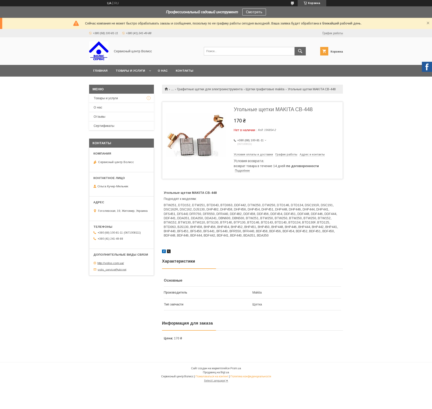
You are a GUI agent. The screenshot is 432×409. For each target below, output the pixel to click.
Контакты (184, 70)
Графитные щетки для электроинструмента (210, 89)
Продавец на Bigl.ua (216, 372)
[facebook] (164, 252)
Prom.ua (235, 368)
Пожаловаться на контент (212, 376)
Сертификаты (104, 126)
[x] (169, 252)
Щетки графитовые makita (265, 89)
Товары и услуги (130, 70)
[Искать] (300, 51)
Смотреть (254, 12)
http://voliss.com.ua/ (110, 263)
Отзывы (99, 116)
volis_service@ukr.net (112, 269)
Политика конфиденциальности (250, 376)
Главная (100, 70)
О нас (163, 70)
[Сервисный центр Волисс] (98, 59)
